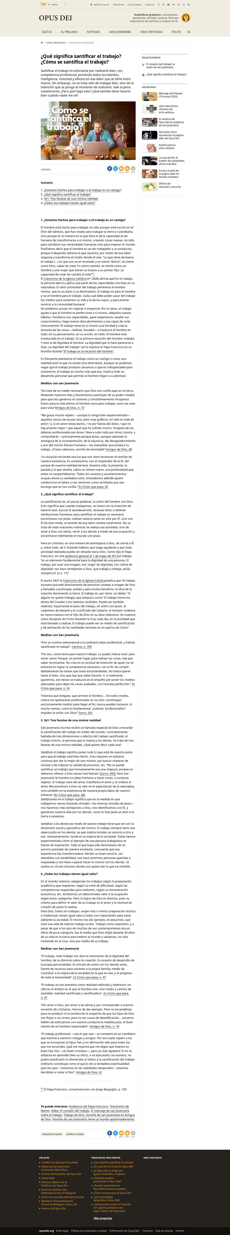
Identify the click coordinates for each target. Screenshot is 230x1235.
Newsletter (118, 5)
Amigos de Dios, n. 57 (69, 408)
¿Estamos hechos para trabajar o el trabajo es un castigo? (82, 190)
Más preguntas (103, 1218)
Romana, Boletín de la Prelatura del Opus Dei (54, 1184)
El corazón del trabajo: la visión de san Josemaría (160, 65)
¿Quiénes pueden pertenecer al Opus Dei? (107, 1179)
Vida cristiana (151, 32)
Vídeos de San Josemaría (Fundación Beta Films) (55, 1168)
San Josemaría (120, 32)
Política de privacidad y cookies (89, 1230)
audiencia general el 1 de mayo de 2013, (92, 556)
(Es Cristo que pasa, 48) (69, 795)
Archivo (180, 1230)
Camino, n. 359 (82, 647)
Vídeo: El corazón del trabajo (70, 1111)
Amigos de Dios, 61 (89, 1072)
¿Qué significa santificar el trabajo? (67, 194)
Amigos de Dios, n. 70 (104, 1026)
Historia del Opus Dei (53, 1208)
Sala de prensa (134, 5)
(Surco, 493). (108, 773)
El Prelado (69, 32)
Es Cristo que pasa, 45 (93, 487)
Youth (176, 32)
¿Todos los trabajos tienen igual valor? (69, 203)
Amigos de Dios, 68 (119, 449)
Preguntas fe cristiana (52, 1134)
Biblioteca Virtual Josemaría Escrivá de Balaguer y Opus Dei (59, 1202)
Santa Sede (48, 1178)
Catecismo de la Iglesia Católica (65, 279)
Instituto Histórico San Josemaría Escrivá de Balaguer (58, 1191)
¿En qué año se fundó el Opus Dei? (113, 1166)
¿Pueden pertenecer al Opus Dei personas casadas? (109, 1187)
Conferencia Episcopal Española (59, 1162)
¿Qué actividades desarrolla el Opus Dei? (106, 1198)
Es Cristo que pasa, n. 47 (89, 977)
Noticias (93, 32)
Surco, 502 (85, 713)
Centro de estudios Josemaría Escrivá (62, 1197)
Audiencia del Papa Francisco (88, 1106)
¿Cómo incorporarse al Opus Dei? (112, 1193)
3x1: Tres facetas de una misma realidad (71, 198)
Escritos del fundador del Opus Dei (61, 1174)
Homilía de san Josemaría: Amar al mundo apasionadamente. (93, 1119)
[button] (127, 169)
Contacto (149, 5)
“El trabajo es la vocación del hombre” (88, 351)
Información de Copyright (124, 1230)
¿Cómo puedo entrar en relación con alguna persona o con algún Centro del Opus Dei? (112, 1208)
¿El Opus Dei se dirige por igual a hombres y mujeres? (109, 1172)
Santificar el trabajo (75, 1134)
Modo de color (101, 5)
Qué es (47, 32)
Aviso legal (62, 1230)
